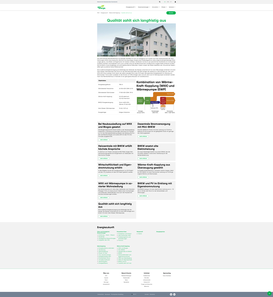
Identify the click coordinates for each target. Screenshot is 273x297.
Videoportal (147, 282)
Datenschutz (101, 294)
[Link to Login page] (175, 2)
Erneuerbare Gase (121, 231)
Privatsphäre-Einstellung (117, 294)
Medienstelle (126, 277)
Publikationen (146, 275)
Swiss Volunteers (167, 275)
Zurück (171, 13)
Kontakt (147, 294)
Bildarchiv (146, 286)
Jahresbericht (106, 284)
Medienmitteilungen (126, 275)
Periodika (146, 277)
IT (135, 294)
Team (106, 280)
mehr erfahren (104, 139)
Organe (106, 277)
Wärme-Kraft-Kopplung (123, 246)
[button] (131, 7)
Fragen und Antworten (146, 284)
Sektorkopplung (101, 246)
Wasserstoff (140, 231)
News (126, 280)
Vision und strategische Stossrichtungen (103, 232)
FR (168, 1)
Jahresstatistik (146, 280)
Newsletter (126, 282)
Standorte (152, 294)
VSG (106, 275)
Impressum (107, 294)
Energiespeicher (160, 231)
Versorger (106, 282)
